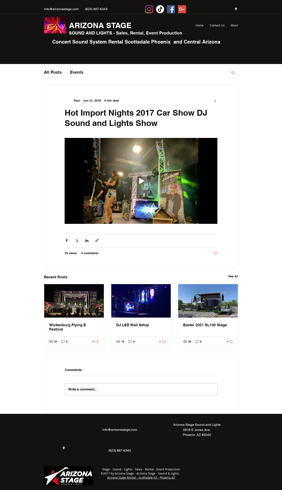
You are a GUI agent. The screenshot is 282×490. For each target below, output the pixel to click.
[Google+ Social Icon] (182, 9)
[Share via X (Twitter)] (77, 240)
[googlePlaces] (236, 9)
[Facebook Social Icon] (171, 9)
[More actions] (214, 100)
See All (233, 276)
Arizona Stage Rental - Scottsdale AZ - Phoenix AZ (141, 477)
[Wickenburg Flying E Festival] (74, 301)
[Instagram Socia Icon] (149, 9)
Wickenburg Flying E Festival (67, 327)
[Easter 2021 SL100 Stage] (208, 301)
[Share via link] (97, 240)
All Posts (53, 72)
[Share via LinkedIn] (87, 240)
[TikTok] (160, 9)
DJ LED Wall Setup (132, 325)
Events (76, 72)
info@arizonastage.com (61, 9)
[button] (233, 72)
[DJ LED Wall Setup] (141, 301)
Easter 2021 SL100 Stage (205, 325)
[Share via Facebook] (67, 240)
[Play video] (141, 181)
